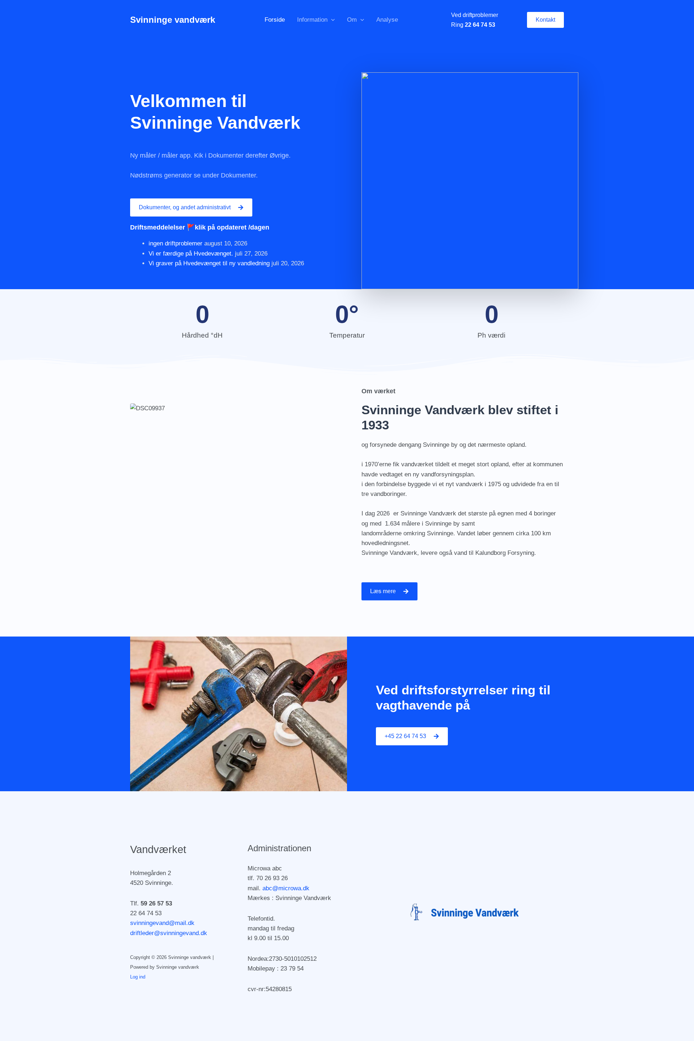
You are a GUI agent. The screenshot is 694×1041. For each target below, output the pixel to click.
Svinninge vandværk (172, 20)
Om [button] (352, 19)
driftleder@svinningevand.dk (168, 933)
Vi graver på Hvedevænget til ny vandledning (209, 263)
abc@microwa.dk (285, 888)
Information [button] (312, 19)
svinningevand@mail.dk (162, 923)
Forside (275, 19)
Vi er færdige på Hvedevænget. (191, 253)
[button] (331, 20)
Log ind (137, 977)
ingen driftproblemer (175, 243)
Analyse (387, 19)
